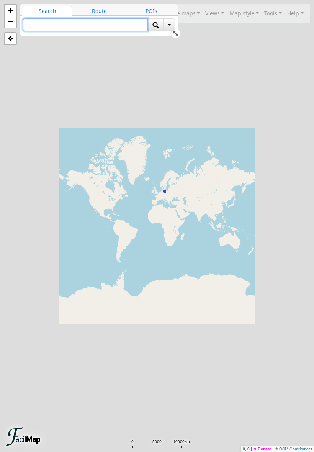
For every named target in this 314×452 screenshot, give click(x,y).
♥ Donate (262, 449)
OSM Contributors (295, 449)
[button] (10, 10)
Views (212, 13)
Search (47, 11)
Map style (242, 13)
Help (293, 13)
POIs (151, 11)
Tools (270, 13)
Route (99, 11)
